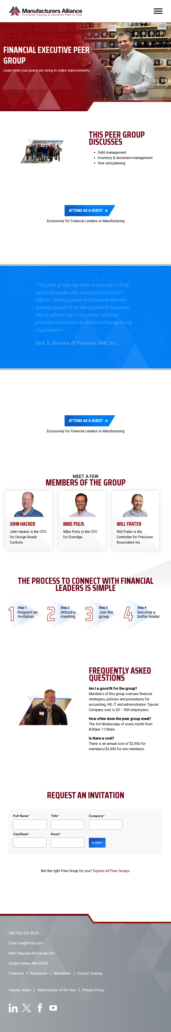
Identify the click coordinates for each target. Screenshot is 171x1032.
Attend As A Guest (86, 210)
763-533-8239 (27, 925)
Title (55, 808)
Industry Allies (20, 983)
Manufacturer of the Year (57, 983)
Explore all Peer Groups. (111, 863)
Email (55, 826)
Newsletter (62, 966)
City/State (21, 826)
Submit (97, 835)
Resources (38, 966)
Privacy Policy (93, 983)
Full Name (21, 808)
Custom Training (89, 966)
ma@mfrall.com (31, 936)
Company (96, 808)
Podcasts (16, 966)
